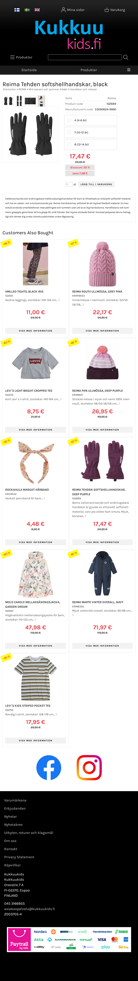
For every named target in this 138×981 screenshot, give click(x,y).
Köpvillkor (12, 865)
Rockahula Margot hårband (27, 489)
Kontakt (10, 849)
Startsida (29, 70)
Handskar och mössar (83, 89)
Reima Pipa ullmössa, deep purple (97, 390)
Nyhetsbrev (13, 825)
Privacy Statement (19, 857)
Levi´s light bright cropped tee (28, 390)
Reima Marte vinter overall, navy (97, 602)
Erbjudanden (15, 808)
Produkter (89, 70)
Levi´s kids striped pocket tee (27, 705)
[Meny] (128, 70)
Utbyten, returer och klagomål (28, 833)
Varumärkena (15, 800)
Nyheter (10, 816)
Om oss (10, 841)
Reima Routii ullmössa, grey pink (97, 291)
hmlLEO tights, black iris (24, 291)
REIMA (22, 89)
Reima (112, 98)
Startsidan (9, 89)
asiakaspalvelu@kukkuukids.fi (29, 909)
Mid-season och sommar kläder (48, 89)
